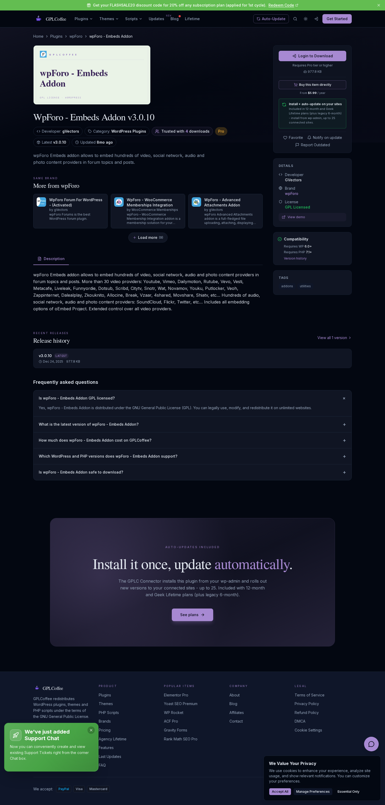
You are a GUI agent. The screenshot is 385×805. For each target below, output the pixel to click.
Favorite (296, 137)
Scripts (131, 18)
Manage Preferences (313, 791)
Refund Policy (307, 712)
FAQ (102, 765)
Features (106, 747)
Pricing (105, 730)
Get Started (337, 18)
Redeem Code (281, 5)
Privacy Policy (307, 703)
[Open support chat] (371, 744)
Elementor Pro (176, 695)
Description (54, 258)
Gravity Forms (175, 730)
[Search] (295, 19)
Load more (150, 237)
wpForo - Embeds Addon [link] (111, 36)
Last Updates (110, 756)
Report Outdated (315, 145)
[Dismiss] (91, 730)
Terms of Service (309, 695)
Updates (156, 18)
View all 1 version (332, 337)
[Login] (316, 19)
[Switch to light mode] (305, 19)
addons (287, 286)
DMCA (300, 721)
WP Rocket (173, 712)
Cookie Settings (308, 730)
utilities (305, 286)
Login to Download (315, 56)
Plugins (81, 18)
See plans (189, 614)
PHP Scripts (109, 712)
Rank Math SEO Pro (180, 739)
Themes (106, 18)
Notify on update (327, 137)
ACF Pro (171, 721)
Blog (174, 18)
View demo (296, 217)
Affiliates (236, 712)
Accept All (280, 791)
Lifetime (192, 18)
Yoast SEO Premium (180, 703)
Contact (236, 721)
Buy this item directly (315, 85)
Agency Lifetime (112, 739)
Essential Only (348, 791)
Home (38, 36)
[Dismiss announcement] (379, 5)
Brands (105, 721)
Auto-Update (273, 18)
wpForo (75, 36)
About (234, 695)
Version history (295, 258)
